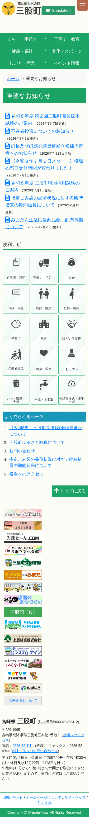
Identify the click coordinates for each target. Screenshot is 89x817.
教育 (44, 338)
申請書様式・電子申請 (71, 400)
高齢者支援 (16, 368)
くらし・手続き (22, 39)
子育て (16, 338)
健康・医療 (44, 369)
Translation (60, 10)
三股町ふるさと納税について (37, 442)
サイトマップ (75, 797)
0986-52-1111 (23, 746)
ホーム (13, 78)
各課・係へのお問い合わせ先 (35, 751)
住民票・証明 (16, 278)
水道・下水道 (44, 399)
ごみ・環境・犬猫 (16, 400)
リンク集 (44, 803)
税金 (72, 278)
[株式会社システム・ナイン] (23, 651)
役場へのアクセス (26, 474)
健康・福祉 (22, 51)
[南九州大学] (23, 688)
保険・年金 (16, 308)
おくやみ (72, 369)
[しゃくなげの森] (23, 663)
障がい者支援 (71, 338)
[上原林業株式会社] (23, 638)
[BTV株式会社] (23, 675)
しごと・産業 (22, 63)
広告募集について (23, 700)
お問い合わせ (22, 451)
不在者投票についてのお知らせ (42, 131)
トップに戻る (73, 491)
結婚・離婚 (44, 308)
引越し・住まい (44, 277)
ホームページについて (43, 797)
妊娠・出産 (71, 308)
